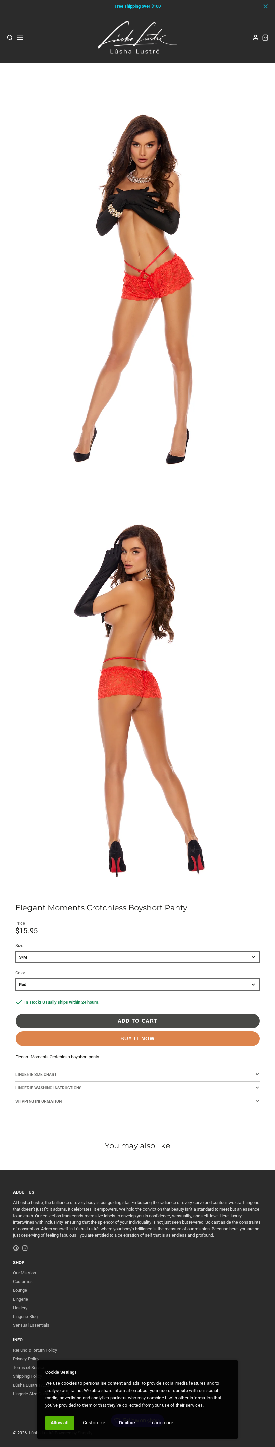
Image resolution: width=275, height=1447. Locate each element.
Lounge (20, 1290)
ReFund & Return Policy (35, 1350)
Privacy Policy (26, 1358)
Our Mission (24, 1272)
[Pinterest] (16, 1248)
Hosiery (20, 1307)
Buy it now (137, 1038)
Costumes (23, 1281)
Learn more (161, 1423)
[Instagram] (25, 1248)
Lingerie (20, 1299)
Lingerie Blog (25, 1316)
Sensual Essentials (31, 1325)
